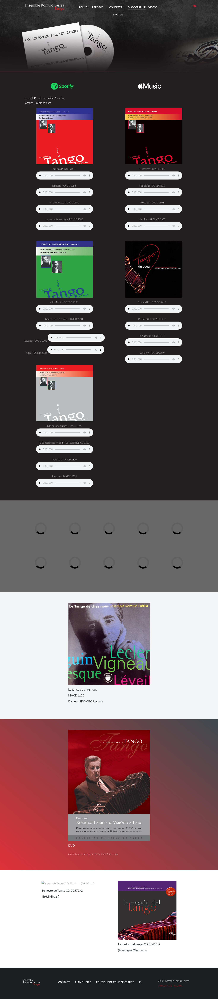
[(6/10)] (50, 554)
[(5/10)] (186, 519)
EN (194, 6)
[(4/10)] (152, 519)
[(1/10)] (50, 519)
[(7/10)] (84, 554)
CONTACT (64, 982)
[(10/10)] (186, 554)
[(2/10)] (84, 519)
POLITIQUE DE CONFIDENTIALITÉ (115, 982)
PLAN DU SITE (83, 982)
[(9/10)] (152, 554)
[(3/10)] (118, 519)
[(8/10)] (118, 554)
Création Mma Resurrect (169, 985)
